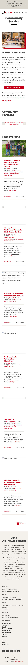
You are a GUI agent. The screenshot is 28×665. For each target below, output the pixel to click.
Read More (7, 196)
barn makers (19, 239)
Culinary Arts (12, 301)
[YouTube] (15, 651)
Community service (14, 173)
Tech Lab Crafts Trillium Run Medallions (10, 359)
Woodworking (12, 172)
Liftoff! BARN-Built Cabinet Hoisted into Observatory (12, 482)
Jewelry (16, 425)
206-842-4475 (6, 615)
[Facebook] (3, 651)
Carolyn (8, 168)
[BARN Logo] (7, 11)
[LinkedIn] (18, 651)
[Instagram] (11, 651)
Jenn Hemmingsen (11, 421)
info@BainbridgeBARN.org (10, 617)
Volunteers (12, 237)
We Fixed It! (9, 419)
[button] (3, 123)
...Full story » (12, 190)
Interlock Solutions (19, 661)
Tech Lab (11, 366)
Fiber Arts (11, 425)
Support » (14, 6)
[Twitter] (7, 651)
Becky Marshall (10, 298)
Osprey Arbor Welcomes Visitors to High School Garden (13, 230)
